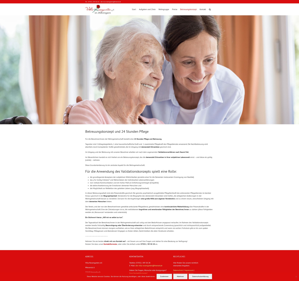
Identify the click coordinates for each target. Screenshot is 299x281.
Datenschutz (178, 270)
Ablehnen (180, 276)
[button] (210, 9)
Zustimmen (164, 276)
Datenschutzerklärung (200, 276)
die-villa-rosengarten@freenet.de (111, 2)
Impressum (188, 270)
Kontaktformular (110, 244)
